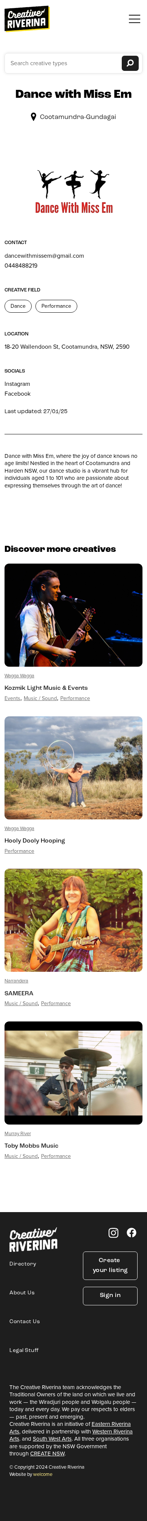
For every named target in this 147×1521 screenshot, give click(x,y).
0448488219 (21, 265)
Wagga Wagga (19, 675)
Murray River (18, 1133)
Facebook (18, 393)
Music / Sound (40, 698)
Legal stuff (24, 1350)
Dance (18, 306)
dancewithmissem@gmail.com (44, 255)
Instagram (17, 383)
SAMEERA (19, 994)
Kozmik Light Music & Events (46, 688)
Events (12, 698)
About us (22, 1293)
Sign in (110, 1295)
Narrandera (16, 980)
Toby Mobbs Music (31, 1146)
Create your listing (110, 1266)
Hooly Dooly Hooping (35, 841)
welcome (42, 1474)
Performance (56, 306)
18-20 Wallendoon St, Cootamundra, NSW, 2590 (67, 346)
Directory (23, 1264)
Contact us (24, 1322)
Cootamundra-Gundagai (78, 117)
